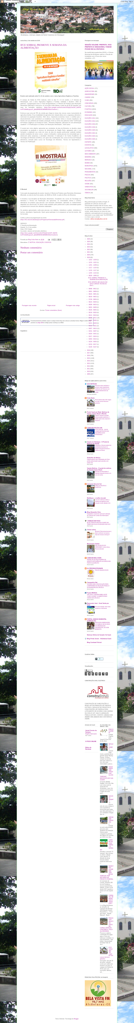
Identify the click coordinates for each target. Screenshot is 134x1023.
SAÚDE (87, 184)
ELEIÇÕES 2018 (90, 127)
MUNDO (87, 163)
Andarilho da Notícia (93, 457)
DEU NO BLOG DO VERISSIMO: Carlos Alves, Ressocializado (102, 547)
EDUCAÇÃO (40, 242)
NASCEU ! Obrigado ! (111, 798)
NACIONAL (88, 169)
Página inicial (51, 305)
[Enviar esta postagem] (48, 239)
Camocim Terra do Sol (94, 484)
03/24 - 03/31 (93, 333)
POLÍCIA (87, 175)
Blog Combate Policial (94, 642)
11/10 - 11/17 (93, 270)
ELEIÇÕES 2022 (90, 133)
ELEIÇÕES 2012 (90, 118)
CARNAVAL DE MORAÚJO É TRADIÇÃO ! (111, 899)
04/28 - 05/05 (93, 320)
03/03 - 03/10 (93, 339)
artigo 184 (40, 322)
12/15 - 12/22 (93, 262)
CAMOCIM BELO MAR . (94, 558)
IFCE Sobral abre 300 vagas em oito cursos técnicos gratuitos (103, 401)
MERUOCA (88, 160)
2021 (88, 252)
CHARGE (88, 97)
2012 (88, 366)
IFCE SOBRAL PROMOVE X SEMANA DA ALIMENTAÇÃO (98, 278)
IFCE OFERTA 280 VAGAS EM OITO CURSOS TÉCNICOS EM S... (97, 283)
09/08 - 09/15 (93, 288)
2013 (88, 363)
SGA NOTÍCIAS (92, 384)
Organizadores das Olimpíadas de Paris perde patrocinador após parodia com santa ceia (98, 461)
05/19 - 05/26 (93, 312)
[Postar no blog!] (54, 240)
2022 (88, 249)
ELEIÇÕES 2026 (90, 139)
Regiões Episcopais (91, 734)
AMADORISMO (89, 94)
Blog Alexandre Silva (94, 512)
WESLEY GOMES (111, 746)
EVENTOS (48, 242)
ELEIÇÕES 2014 (90, 121)
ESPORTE (88, 142)
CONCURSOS (89, 103)
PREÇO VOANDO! (111, 731)
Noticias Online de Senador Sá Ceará (99, 635)
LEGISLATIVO (89, 148)
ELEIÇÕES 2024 (90, 136)
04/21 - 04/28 (93, 323)
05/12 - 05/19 (93, 315)
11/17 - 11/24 (93, 267)
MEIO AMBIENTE (90, 154)
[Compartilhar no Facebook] (58, 240)
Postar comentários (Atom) (53, 310)
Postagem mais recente (29, 305)
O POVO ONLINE (90, 741)
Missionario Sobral (93, 544)
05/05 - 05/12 (93, 318)
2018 (88, 350)
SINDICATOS (89, 187)
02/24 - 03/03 (93, 341)
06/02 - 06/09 (93, 307)
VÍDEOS (87, 193)
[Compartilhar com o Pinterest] (60, 240)
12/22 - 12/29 (93, 259)
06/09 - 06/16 (93, 304)
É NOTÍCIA (31, 242)
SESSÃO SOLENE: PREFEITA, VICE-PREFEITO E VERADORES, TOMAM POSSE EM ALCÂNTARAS (98, 47)
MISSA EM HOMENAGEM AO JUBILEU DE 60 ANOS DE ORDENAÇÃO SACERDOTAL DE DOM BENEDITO (102, 626)
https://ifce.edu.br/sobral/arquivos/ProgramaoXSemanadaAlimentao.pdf (42, 219)
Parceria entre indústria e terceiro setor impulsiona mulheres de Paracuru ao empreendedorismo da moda (102, 389)
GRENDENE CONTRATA (111, 819)
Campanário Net (92, 582)
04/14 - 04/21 (93, 326)
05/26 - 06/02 (93, 310)
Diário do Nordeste (88, 748)
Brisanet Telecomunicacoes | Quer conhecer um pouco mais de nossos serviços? (103, 533)
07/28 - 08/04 (93, 299)
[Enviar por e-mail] (53, 240)
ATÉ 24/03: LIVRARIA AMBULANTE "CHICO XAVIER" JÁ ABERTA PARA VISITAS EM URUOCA (97, 596)
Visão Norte (91, 398)
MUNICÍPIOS (89, 166)
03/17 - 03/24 (93, 336)
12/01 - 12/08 (93, 265)
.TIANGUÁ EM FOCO (93, 521)
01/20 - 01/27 (93, 347)
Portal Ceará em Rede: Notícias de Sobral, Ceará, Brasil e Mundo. (98, 413)
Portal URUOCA (92, 593)
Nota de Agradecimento (101, 570)
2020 (88, 255)
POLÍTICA (88, 178)
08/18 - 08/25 (93, 296)
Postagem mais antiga (73, 305)
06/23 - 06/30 (93, 302)
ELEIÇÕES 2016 (90, 124)
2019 (88, 257)
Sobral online (91, 529)
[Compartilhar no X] (56, 240)
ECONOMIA (88, 112)
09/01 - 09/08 (93, 291)
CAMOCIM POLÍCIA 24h (94, 428)
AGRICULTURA (89, 91)
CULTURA (88, 106)
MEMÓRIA (88, 157)
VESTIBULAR (89, 189)
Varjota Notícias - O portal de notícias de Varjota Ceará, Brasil (99, 469)
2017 (88, 353)
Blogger (76, 1019)
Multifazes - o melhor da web (96, 498)
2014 (88, 361)
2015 (88, 358)
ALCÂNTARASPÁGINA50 (95, 568)
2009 (88, 374)
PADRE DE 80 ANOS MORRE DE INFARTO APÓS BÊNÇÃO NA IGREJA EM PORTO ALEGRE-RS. (99, 561)
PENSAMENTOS (90, 172)
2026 (88, 239)
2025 (88, 241)
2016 (88, 355)
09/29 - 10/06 (93, 275)
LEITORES (88, 151)
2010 (88, 371)
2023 (88, 247)
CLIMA (87, 100)
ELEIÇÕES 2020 (90, 130)
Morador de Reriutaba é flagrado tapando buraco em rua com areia (103, 473)
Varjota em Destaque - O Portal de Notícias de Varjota (98, 442)
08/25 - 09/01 (93, 294)
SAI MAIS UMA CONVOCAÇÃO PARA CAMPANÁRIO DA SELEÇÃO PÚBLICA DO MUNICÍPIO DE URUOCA (98, 585)
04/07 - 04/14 (93, 328)
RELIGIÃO (88, 181)
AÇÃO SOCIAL (89, 88)
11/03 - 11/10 (93, 273)
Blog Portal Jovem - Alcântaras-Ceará (99, 638)
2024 (88, 244)
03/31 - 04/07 (93, 331)
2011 (88, 368)
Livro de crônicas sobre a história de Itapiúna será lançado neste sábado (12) (102, 501)
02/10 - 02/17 (93, 344)
